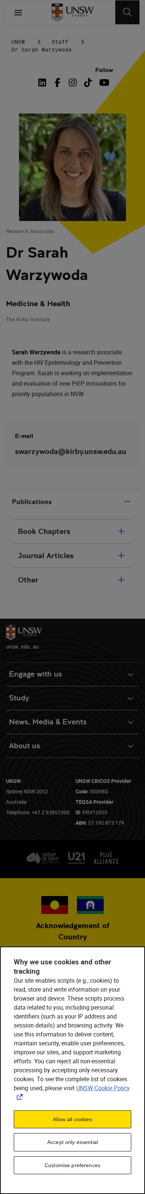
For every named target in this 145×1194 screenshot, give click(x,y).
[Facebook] (57, 82)
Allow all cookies (72, 1119)
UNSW (18, 41)
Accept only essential (72, 1142)
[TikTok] (88, 82)
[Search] (127, 12)
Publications (32, 502)
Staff (60, 41)
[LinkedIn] (43, 82)
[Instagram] (73, 82)
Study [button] (19, 698)
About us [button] (24, 745)
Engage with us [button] (35, 674)
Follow (104, 70)
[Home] (73, 12)
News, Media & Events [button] (48, 722)
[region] (72, 1070)
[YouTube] (103, 82)
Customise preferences (72, 1165)
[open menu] (18, 12)
